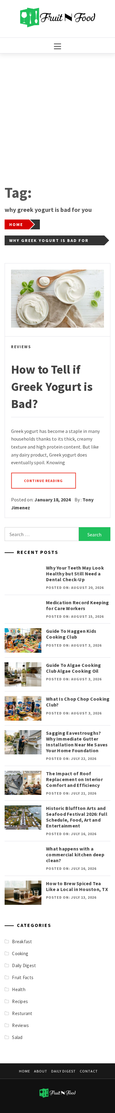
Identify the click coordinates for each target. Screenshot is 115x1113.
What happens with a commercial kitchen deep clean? (75, 854)
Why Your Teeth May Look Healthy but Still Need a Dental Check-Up (75, 573)
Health (18, 989)
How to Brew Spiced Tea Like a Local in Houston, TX (77, 886)
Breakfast (22, 941)
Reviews (21, 346)
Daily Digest (24, 965)
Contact (89, 1071)
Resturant (22, 1013)
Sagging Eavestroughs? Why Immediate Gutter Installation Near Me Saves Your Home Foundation (77, 742)
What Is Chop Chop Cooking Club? (77, 702)
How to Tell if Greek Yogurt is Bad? (52, 386)
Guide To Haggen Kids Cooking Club (71, 634)
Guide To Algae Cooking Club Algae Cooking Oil (73, 668)
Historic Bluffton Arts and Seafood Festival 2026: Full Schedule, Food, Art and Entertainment (76, 817)
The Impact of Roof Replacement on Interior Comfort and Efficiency (74, 779)
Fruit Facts (22, 977)
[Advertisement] (57, 114)
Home (24, 1071)
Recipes (20, 1001)
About (40, 1071)
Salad (17, 1037)
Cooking (20, 953)
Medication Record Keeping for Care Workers (77, 605)
